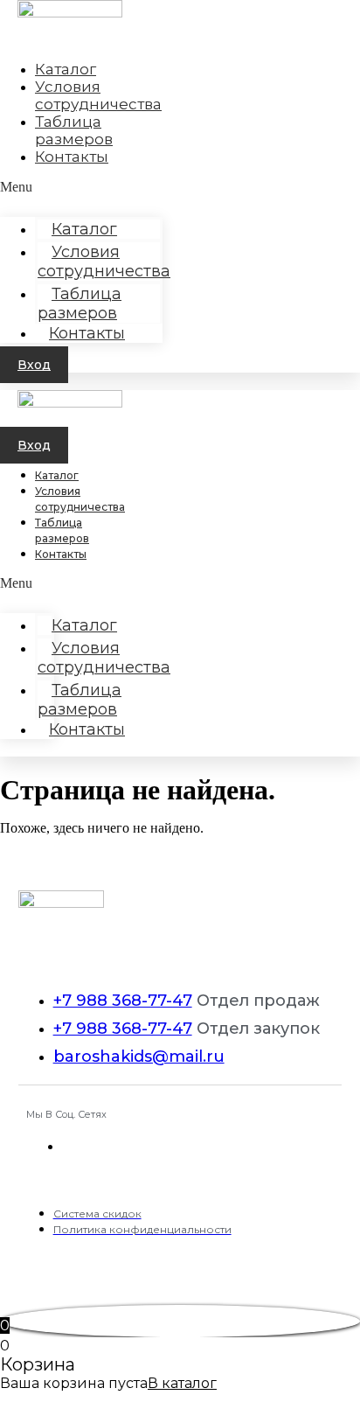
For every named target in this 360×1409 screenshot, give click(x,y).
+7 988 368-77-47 (122, 1000)
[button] (34, 364)
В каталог (182, 1383)
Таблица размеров (79, 303)
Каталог (57, 475)
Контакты (71, 156)
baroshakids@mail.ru (139, 1056)
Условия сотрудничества (104, 261)
